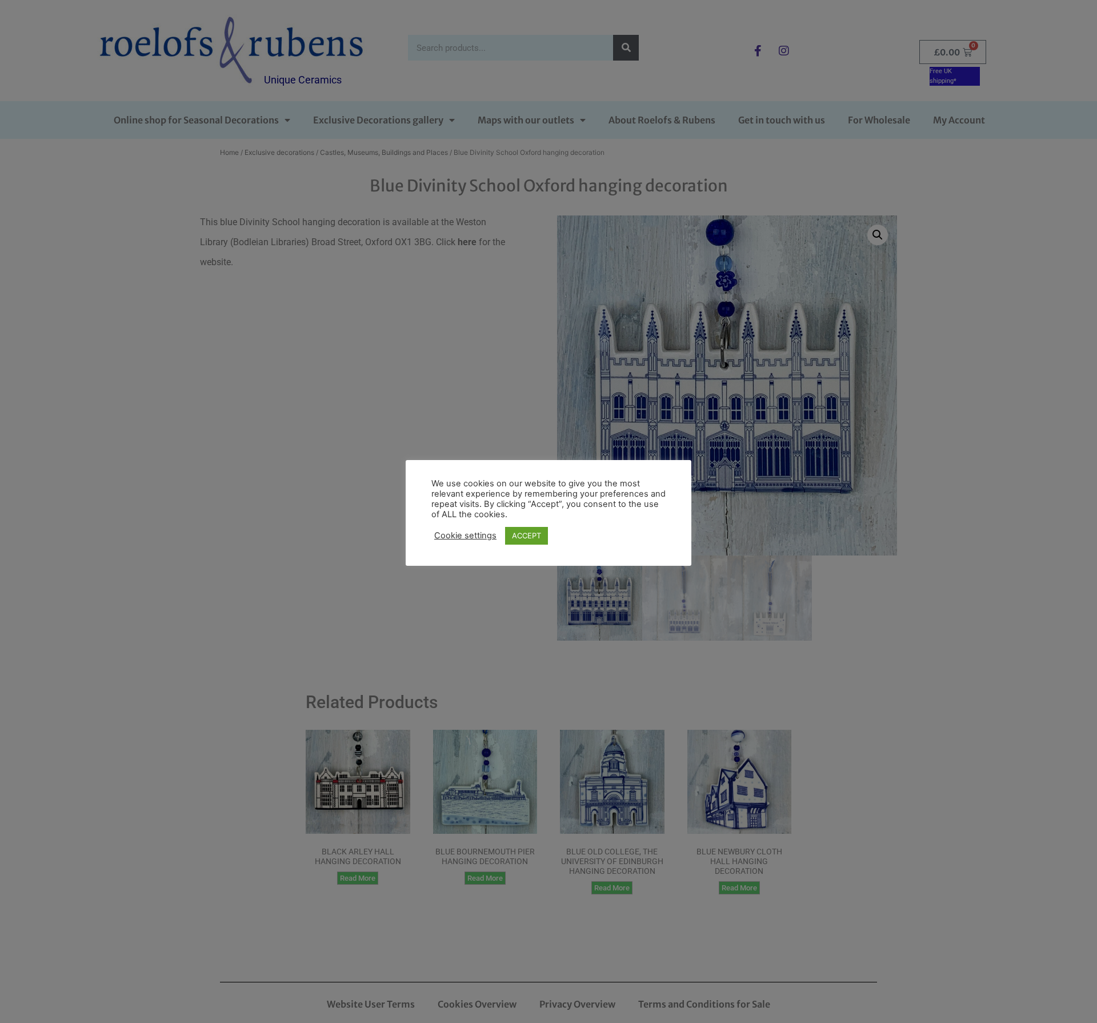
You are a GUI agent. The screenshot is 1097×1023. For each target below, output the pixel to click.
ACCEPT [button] (526, 535)
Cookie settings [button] (465, 535)
